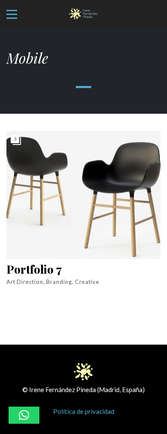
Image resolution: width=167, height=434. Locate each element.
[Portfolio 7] (83, 195)
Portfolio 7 (34, 269)
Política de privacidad (83, 411)
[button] (24, 415)
